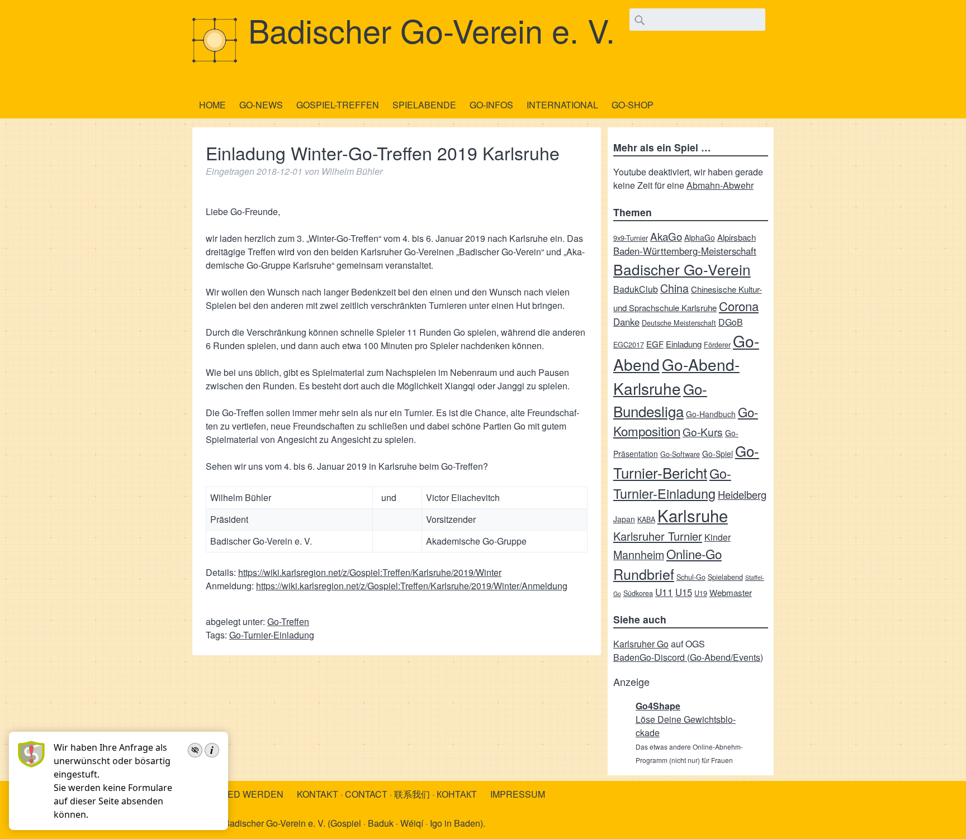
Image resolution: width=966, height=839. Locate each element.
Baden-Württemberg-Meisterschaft (684, 251)
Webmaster (730, 592)
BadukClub (635, 289)
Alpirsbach (736, 237)
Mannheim (638, 554)
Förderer (717, 344)
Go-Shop (633, 104)
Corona (739, 305)
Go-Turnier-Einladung (271, 634)
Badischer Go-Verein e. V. (431, 30)
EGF (655, 344)
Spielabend (725, 576)
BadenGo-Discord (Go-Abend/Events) (688, 657)
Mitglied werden (241, 794)
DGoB (730, 322)
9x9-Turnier (630, 237)
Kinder (717, 537)
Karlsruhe (692, 515)
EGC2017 (628, 344)
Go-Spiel (717, 453)
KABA (646, 519)
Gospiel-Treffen (337, 104)
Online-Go (694, 553)
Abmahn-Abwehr (720, 185)
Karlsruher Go (641, 643)
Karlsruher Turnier (657, 536)
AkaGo (666, 236)
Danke (626, 321)
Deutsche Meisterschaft (679, 322)
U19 (700, 593)
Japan (624, 519)
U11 (664, 592)
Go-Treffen (288, 621)
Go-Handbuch (711, 413)
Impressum (517, 794)
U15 (683, 592)
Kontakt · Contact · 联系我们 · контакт (387, 794)
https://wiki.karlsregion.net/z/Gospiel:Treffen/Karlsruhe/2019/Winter (369, 572)
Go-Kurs (703, 431)
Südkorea (638, 593)
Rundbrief (643, 574)
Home (212, 104)
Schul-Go (690, 576)
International (562, 104)
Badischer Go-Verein (682, 269)
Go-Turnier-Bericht (686, 461)
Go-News (261, 104)
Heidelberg (742, 494)
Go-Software (680, 454)
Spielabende (424, 104)
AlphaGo (699, 237)
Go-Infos (491, 104)
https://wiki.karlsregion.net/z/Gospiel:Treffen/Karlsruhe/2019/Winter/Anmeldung (411, 585)
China (674, 288)
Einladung (684, 344)
